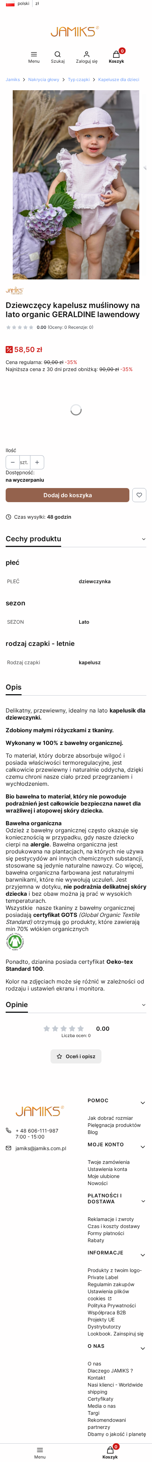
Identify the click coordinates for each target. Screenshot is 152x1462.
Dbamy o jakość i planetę (117, 1434)
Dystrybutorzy (104, 1327)
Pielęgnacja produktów (114, 1125)
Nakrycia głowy (43, 79)
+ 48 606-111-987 (37, 1131)
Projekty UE (101, 1319)
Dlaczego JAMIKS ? (110, 1371)
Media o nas (102, 1406)
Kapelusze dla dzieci (118, 79)
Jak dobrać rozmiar (110, 1118)
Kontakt (96, 1378)
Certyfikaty (100, 1399)
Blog (93, 1132)
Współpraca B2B (107, 1312)
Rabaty (96, 1240)
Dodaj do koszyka (67, 495)
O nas (94, 1364)
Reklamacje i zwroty (111, 1219)
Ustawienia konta (107, 1169)
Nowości (97, 1183)
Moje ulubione (103, 1176)
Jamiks (13, 79)
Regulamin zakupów (111, 1284)
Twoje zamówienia (109, 1162)
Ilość (11, 450)
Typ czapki (79, 79)
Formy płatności (106, 1233)
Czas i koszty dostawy (114, 1226)
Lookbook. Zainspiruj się (116, 1334)
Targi (93, 1413)
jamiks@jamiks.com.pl (41, 1148)
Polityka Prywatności (112, 1305)
